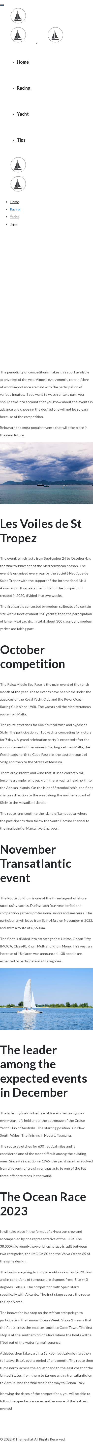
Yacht (23, 114)
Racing (24, 88)
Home (23, 62)
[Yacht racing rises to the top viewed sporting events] (18, 23)
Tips (21, 140)
